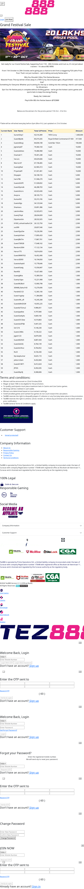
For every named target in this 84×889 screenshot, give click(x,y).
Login (2, 19)
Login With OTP (7, 663)
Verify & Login (6, 698)
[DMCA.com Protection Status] (22, 586)
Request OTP (6, 769)
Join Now (9, 19)
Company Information (10, 525)
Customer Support (9, 533)
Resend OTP (4, 691)
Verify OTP (5, 804)
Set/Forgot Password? (8, 730)
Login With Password (23, 663)
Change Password (8, 838)
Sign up (34, 666)
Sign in (36, 886)
